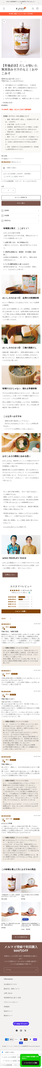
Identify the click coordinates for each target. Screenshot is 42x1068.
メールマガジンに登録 (30, 1063)
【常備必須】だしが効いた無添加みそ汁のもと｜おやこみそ (10, 895)
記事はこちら (10, 575)
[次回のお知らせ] (38, 2)
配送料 (5, 158)
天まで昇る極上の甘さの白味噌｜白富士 (30, 895)
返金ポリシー (8, 1011)
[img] (6, 624)
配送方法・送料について (12, 989)
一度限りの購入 (9, 1052)
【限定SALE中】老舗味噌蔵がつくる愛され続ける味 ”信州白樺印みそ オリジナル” (30, 925)
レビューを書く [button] (21, 611)
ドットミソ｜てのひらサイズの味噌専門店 (18, 1046)
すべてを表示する (21, 937)
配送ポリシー (8, 1015)
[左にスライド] (17, 61)
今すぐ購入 (21, 203)
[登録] (36, 970)
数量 (2, 186)
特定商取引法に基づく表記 (12, 998)
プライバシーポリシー (11, 1002)
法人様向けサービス (10, 984)
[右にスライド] (25, 61)
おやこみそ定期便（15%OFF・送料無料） (18, 1057)
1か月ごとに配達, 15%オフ (14, 1061)
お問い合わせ (8, 993)
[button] (4, 8)
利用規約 (7, 1007)
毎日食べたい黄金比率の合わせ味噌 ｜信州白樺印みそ (10, 924)
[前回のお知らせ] (3, 2)
